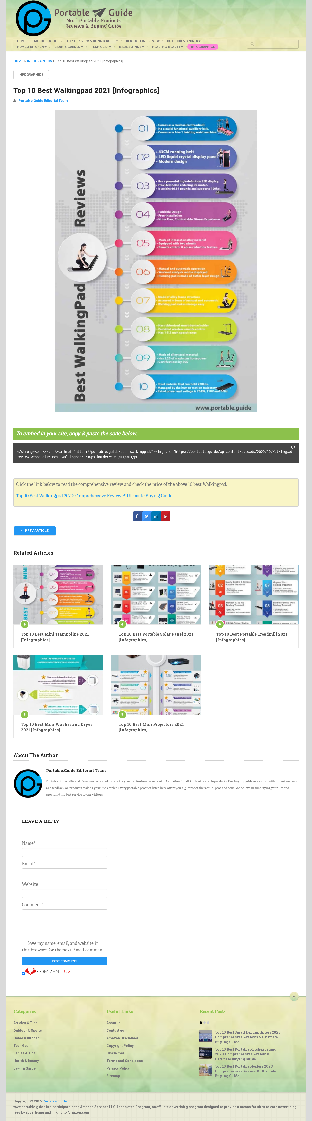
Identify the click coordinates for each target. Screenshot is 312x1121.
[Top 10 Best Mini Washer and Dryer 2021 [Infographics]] (58, 684)
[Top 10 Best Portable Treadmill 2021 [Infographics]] (254, 594)
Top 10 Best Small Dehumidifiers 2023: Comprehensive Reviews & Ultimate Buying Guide (248, 1037)
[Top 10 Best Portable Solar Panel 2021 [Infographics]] (156, 594)
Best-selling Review (143, 41)
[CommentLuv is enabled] (47, 974)
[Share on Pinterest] (165, 520)
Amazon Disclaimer (122, 1038)
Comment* (32, 905)
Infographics (203, 47)
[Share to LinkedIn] (156, 520)
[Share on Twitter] (147, 520)
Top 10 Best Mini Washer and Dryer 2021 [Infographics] (56, 727)
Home (21, 41)
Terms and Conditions (125, 1061)
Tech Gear (100, 47)
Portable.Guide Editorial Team (43, 101)
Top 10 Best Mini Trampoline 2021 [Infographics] (55, 636)
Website (30, 884)
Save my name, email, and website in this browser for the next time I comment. (63, 947)
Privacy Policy (118, 1068)
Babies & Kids (130, 47)
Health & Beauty (166, 47)
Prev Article (36, 531)
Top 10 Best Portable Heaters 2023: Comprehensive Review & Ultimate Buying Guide (245, 1071)
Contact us (115, 1030)
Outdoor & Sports (183, 41)
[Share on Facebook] (138, 520)
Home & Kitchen (31, 47)
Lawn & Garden (68, 47)
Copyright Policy (120, 1046)
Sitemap (113, 1076)
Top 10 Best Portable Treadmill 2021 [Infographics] (251, 636)
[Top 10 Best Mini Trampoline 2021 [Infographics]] (58, 594)
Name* (29, 843)
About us (114, 1023)
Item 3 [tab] (208, 1022)
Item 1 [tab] (201, 1022)
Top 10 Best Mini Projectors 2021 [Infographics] (151, 727)
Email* (29, 864)
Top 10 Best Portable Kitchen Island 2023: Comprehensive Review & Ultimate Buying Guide (245, 1054)
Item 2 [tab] (204, 1022)
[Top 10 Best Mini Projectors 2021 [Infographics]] (156, 684)
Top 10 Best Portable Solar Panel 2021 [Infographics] (156, 636)
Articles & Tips (46, 41)
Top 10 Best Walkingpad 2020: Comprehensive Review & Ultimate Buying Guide (94, 496)
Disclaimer (115, 1053)
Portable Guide (54, 1101)
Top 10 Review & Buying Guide (91, 41)
